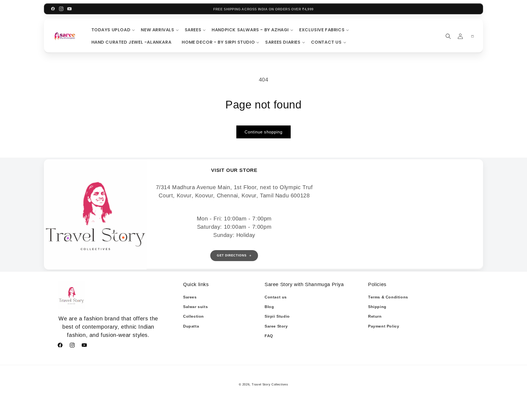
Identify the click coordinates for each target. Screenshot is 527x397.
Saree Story (276, 326)
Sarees (190, 297)
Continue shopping (263, 132)
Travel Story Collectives (270, 384)
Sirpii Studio (277, 316)
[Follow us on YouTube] (69, 9)
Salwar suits (195, 306)
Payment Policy (383, 326)
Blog (269, 306)
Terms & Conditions (388, 297)
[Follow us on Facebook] (53, 9)
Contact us (276, 297)
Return (375, 316)
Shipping (377, 306)
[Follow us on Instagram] (61, 9)
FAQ (269, 336)
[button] (112, 30)
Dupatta (191, 326)
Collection (193, 316)
